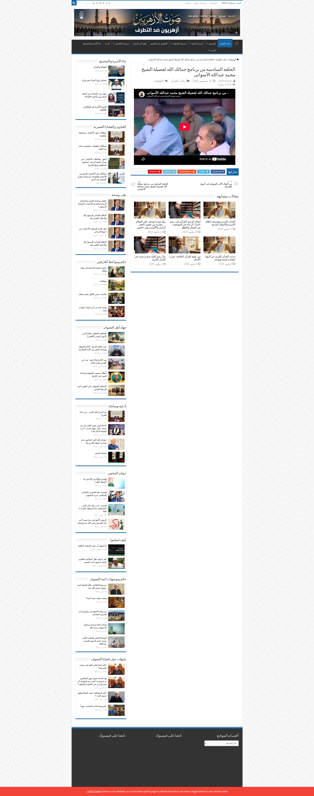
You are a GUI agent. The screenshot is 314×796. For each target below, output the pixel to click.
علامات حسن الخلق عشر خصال (93, 294)
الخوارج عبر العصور (158, 43)
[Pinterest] (100, 3)
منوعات (188, 3)
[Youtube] (93, 3)
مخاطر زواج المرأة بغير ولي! (94, 80)
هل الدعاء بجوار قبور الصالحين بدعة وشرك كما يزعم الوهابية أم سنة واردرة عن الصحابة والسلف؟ (92, 681)
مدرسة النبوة (197, 43)
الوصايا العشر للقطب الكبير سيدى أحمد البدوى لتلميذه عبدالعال (94, 641)
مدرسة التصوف (179, 43)
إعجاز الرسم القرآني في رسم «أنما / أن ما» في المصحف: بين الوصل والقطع (185, 224)
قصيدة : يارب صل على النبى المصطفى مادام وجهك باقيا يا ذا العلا (93, 508)
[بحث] (74, 2)
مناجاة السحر (101, 453)
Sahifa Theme (94, 791)
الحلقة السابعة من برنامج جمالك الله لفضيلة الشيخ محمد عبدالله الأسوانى (152, 185)
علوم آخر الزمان (139, 43)
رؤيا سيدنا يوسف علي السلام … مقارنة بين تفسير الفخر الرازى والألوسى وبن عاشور (151, 224)
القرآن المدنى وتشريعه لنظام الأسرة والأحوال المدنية (220, 223)
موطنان (103, 281)
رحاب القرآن (225, 43)
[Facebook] (107, 3)
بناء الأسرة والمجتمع (92, 43)
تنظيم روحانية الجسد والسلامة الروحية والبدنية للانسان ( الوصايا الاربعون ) (92, 204)
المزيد (213, 50)
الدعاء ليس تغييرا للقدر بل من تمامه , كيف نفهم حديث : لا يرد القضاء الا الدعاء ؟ (93, 428)
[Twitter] (103, 3)
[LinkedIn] (97, 3)
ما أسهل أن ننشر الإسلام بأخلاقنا (92, 546)
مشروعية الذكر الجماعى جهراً (93, 706)
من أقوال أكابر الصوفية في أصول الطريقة (216, 184)
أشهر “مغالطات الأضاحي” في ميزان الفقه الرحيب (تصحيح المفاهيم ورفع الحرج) (94, 162)
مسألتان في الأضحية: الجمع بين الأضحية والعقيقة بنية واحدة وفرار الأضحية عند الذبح (92, 176)
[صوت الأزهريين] (157, 22)
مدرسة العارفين (122, 43)
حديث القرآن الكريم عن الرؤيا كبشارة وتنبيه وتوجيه (220, 258)
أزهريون (212, 43)
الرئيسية (213, 3)
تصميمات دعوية (200, 3)
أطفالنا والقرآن (100, 67)
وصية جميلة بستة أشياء (96, 598)
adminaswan (225, 81)
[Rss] (109, 3)
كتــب (107, 43)
